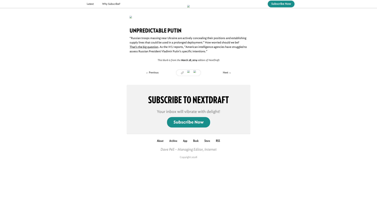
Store (207, 141)
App (185, 141)
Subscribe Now (281, 4)
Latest (90, 4)
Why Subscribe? (111, 4)
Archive (173, 141)
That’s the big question (144, 47)
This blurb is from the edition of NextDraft (188, 60)
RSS (218, 141)
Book (196, 141)
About (160, 141)
